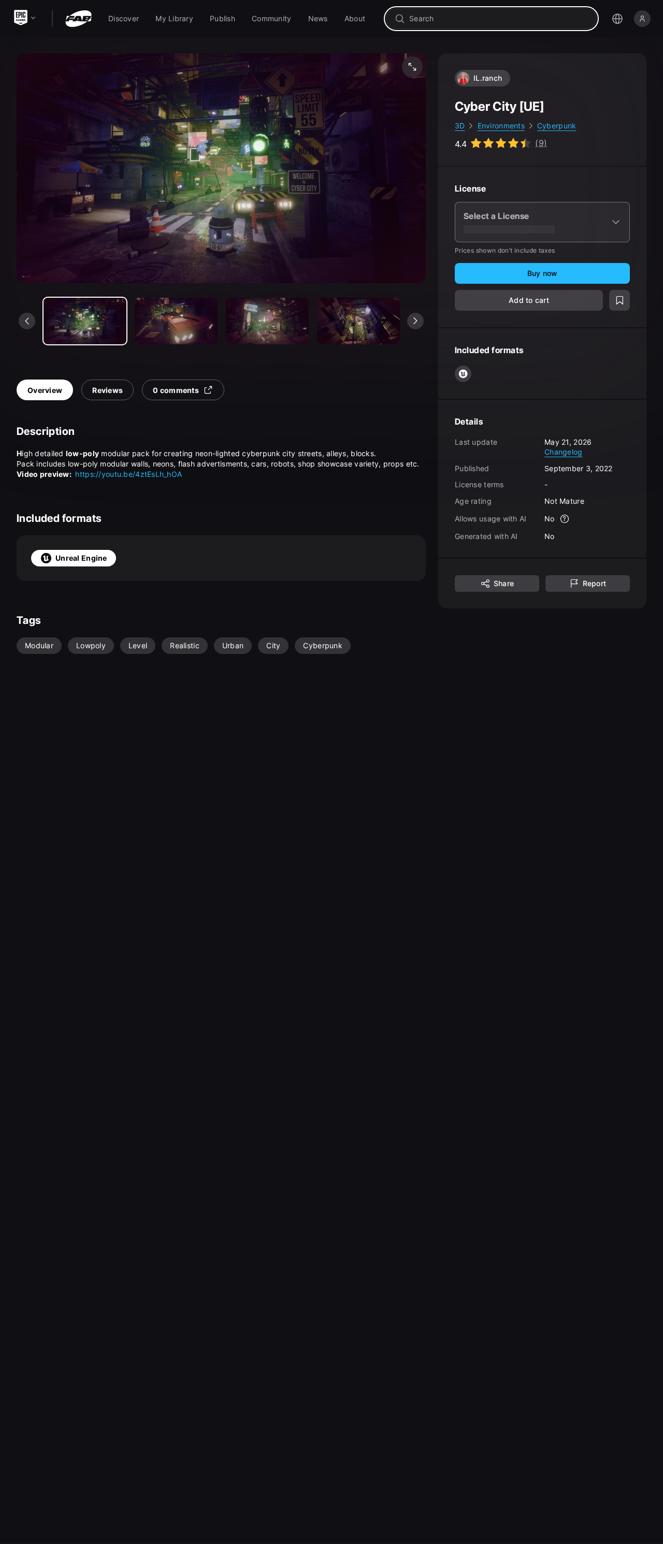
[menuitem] (123, 18)
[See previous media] (27, 321)
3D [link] (460, 125)
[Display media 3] (358, 321)
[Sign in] (642, 18)
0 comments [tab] (176, 390)
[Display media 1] (176, 321)
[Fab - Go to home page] (78, 18)
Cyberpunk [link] (556, 125)
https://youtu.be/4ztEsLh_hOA (128, 474)
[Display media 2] (267, 321)
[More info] (565, 519)
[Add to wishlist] (619, 300)
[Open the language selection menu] (617, 18)
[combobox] (498, 18)
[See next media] (415, 321)
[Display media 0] (85, 321)
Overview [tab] (44, 390)
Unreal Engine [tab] (81, 557)
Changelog (563, 451)
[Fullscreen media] (412, 66)
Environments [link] (501, 125)
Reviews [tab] (107, 390)
